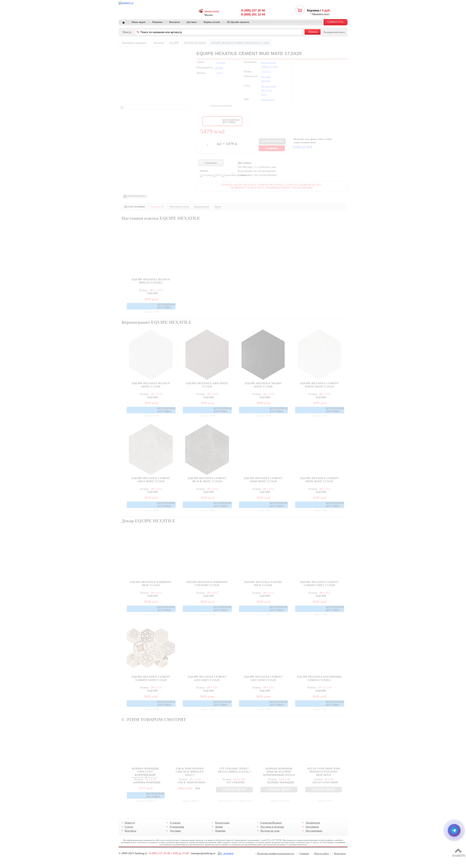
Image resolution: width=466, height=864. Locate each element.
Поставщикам (313, 830)
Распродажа (222, 822)
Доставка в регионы (272, 826)
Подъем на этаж (269, 830)
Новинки (157, 22)
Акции (219, 826)
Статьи (129, 826)
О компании (177, 826)
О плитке (175, 822)
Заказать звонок (211, 11)
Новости (130, 822)
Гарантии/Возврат (271, 822)
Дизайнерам (312, 822)
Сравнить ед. (335, 21)
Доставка (192, 22)
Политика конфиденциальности (275, 853)
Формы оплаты (212, 22)
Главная (123, 22)
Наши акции (138, 22)
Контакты (174, 22)
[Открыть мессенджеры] (454, 830)
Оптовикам (312, 826)
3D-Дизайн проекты (238, 22)
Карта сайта (321, 853)
